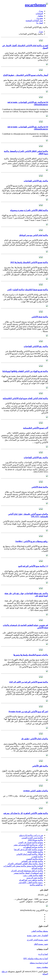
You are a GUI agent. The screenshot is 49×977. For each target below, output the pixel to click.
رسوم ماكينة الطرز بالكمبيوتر (31, 882)
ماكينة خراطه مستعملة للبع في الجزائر (27, 871)
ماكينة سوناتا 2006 (35, 840)
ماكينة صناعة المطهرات (33, 847)
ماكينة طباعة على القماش (32, 861)
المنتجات (39, 13)
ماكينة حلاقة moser (35, 852)
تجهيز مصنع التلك (41, 944)
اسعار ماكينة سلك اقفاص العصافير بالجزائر (25, 864)
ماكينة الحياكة (37, 868)
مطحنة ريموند (42, 967)
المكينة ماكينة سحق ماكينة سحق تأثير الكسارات (23, 866)
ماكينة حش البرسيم (35, 878)
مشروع (40, 18)
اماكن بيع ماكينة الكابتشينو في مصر (28, 845)
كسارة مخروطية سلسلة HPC (35, 958)
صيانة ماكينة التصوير (34, 859)
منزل (41, 11)
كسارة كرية (43, 954)
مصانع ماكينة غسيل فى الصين (30, 842)
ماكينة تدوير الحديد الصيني (32, 838)
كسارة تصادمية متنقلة (39, 963)
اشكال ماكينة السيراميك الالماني (29, 854)
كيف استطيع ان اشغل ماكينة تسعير (28, 873)
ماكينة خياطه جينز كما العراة (31, 880)
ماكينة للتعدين (37, 856)
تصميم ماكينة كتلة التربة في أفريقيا (28, 849)
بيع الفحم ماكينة (36, 885)
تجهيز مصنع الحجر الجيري (37, 940)
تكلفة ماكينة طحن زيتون (33, 875)
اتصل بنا (39, 23)
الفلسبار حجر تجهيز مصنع (37, 935)
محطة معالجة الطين (39, 931)
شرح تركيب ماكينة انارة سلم (31, 835)
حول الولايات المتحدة (34, 20)
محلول (40, 16)
